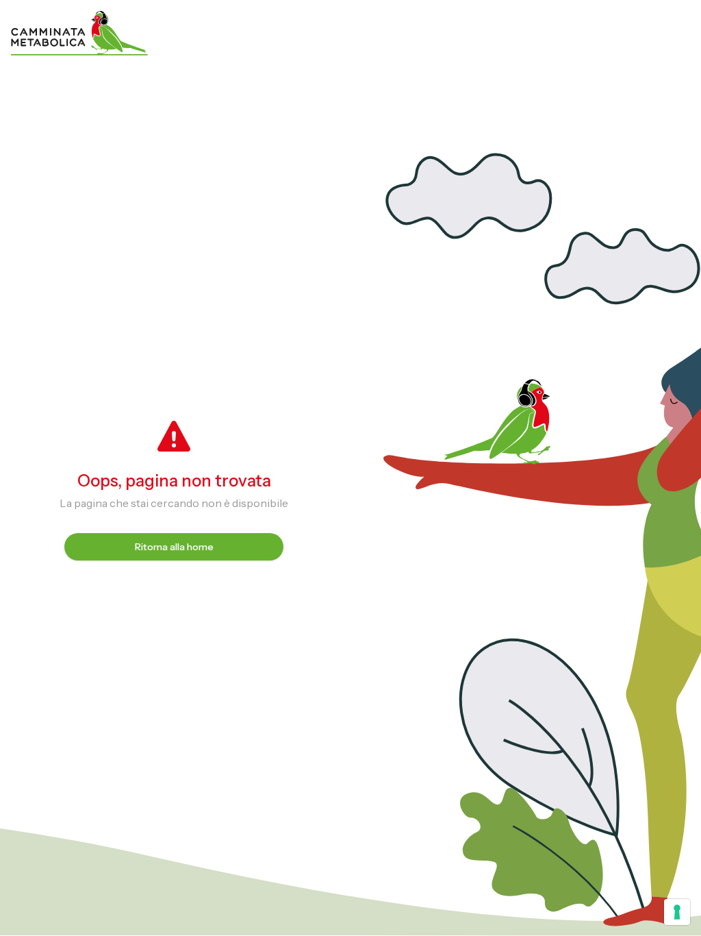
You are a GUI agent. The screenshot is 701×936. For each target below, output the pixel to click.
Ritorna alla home (174, 547)
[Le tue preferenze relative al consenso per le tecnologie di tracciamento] (677, 912)
